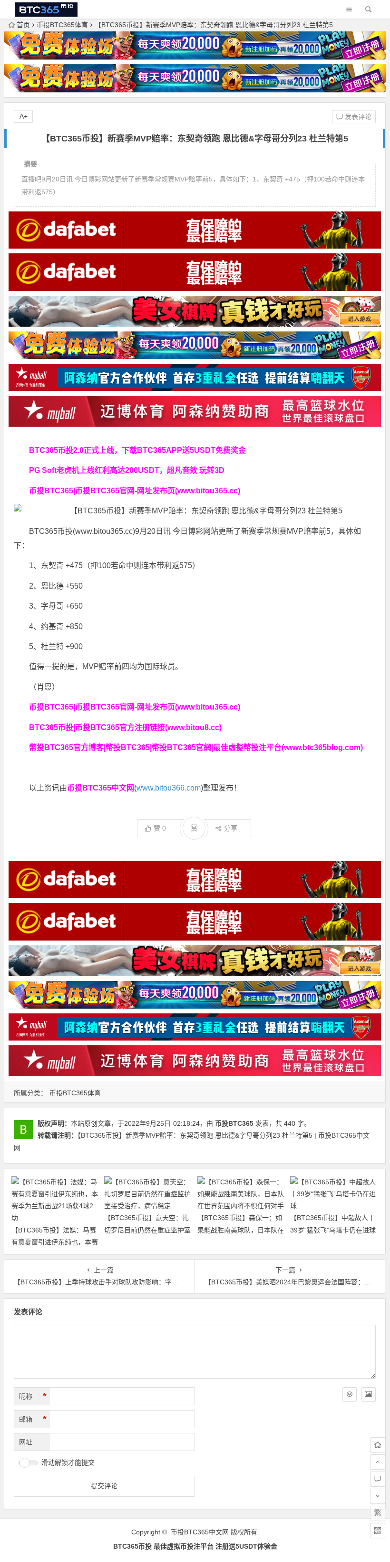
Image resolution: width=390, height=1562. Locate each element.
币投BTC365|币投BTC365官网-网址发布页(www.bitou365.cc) (134, 491)
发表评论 (357, 116)
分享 (230, 828)
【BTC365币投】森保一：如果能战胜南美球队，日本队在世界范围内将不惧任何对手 (240, 1229)
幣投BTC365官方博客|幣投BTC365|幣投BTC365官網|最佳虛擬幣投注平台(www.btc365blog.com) (196, 747)
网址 (25, 1442)
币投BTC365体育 (62, 25)
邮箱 (33, 1419)
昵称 (33, 1396)
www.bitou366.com (168, 788)
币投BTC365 (234, 1123)
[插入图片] (368, 1394)
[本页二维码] (377, 1530)
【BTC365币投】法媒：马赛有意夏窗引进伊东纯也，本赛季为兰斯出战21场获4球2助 (54, 1242)
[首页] (377, 1444)
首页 (23, 25)
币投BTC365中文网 (200, 1532)
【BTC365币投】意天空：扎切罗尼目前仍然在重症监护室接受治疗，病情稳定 (147, 1229)
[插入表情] (349, 1394)
